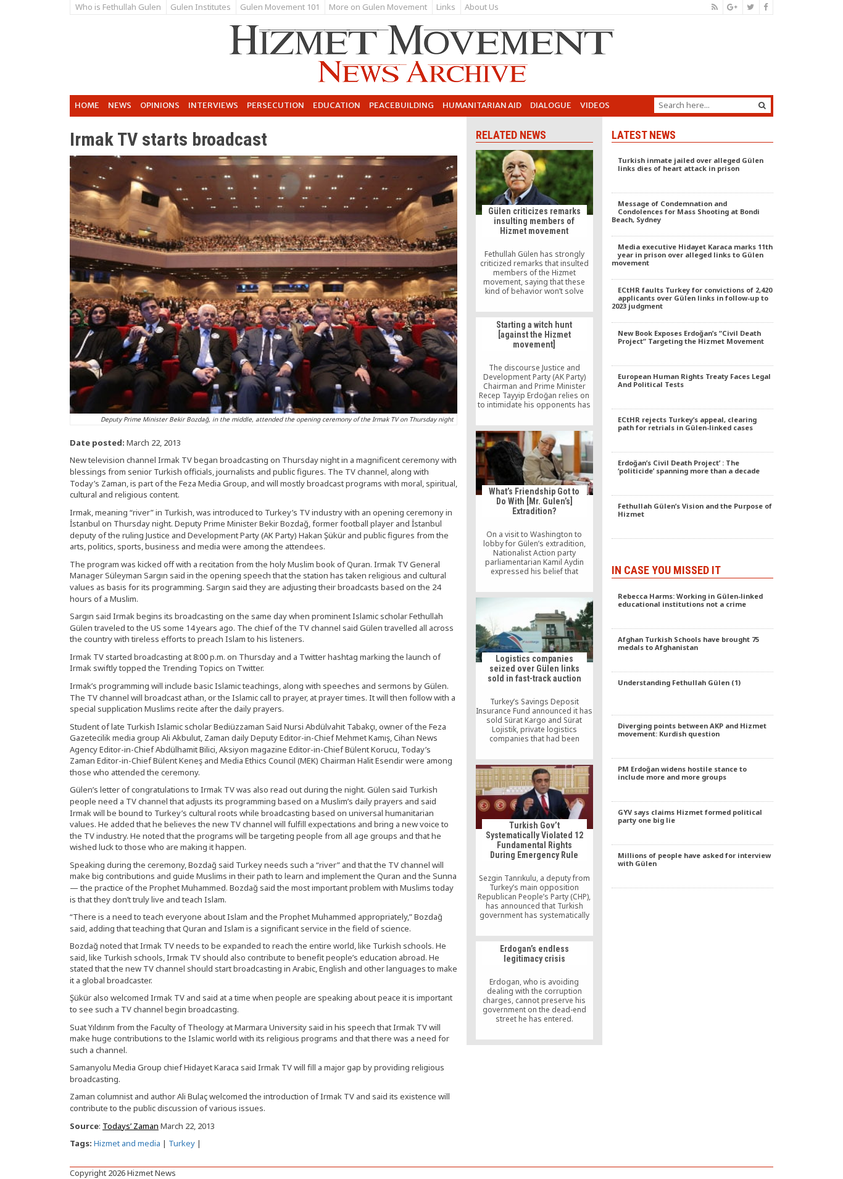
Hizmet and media (127, 1143)
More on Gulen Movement (378, 6)
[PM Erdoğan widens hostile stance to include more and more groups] (692, 780)
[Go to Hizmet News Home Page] (421, 53)
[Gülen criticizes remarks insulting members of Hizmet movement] (534, 230)
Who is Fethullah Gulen (118, 6)
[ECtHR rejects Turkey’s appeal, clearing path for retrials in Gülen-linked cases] (692, 430)
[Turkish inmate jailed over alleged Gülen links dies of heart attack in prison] (692, 171)
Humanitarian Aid (481, 105)
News (119, 105)
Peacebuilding (401, 105)
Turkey (181, 1143)
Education (336, 105)
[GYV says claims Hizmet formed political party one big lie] (692, 823)
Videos (595, 105)
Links (445, 6)
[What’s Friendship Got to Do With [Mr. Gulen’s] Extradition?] (534, 511)
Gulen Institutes (200, 6)
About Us (482, 6)
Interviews (213, 105)
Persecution (275, 105)
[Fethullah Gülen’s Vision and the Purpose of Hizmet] (692, 517)
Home (87, 105)
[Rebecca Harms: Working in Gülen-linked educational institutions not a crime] (692, 607)
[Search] (762, 105)
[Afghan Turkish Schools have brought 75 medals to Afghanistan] (692, 650)
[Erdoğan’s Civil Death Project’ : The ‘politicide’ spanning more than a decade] (692, 474)
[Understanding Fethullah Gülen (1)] (692, 693)
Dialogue (550, 105)
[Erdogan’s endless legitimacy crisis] (534, 990)
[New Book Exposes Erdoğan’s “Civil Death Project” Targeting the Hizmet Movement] (692, 344)
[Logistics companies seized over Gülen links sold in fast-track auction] (534, 678)
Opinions (160, 105)
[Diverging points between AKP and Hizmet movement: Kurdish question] (692, 737)
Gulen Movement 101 (280, 6)
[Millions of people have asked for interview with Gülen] (692, 866)
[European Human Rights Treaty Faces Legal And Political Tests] (692, 387)
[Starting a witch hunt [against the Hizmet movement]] (534, 371)
